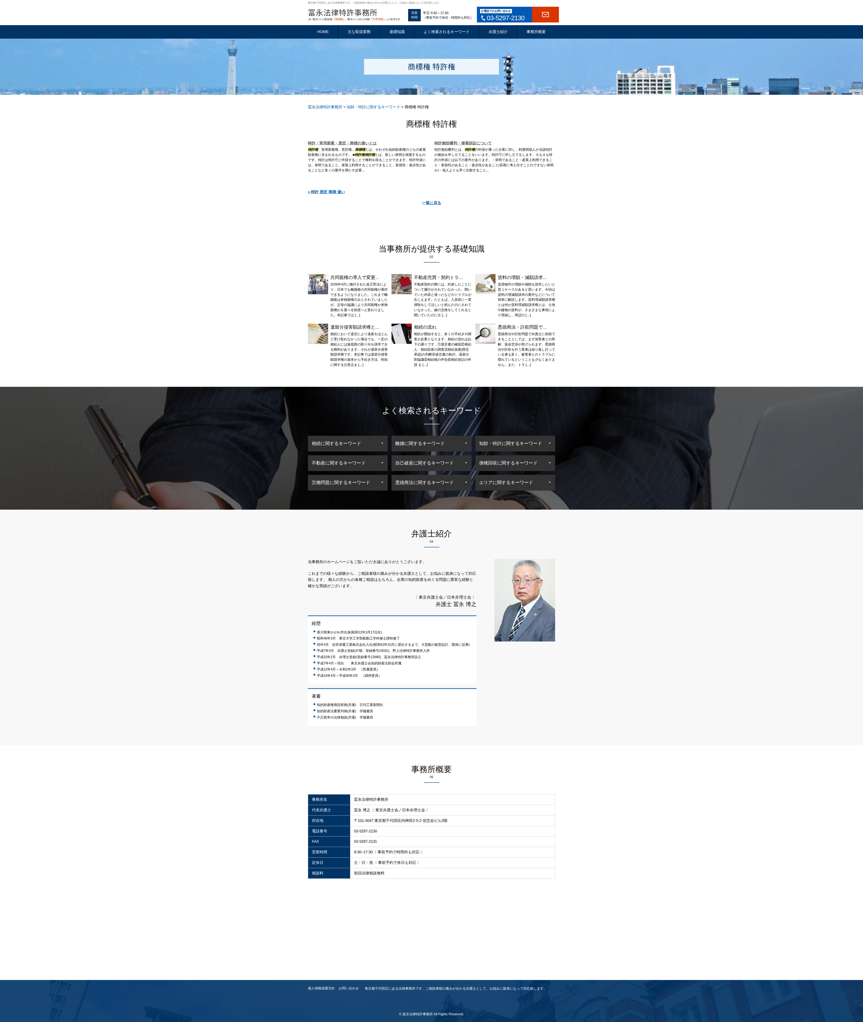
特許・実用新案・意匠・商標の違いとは (342, 143)
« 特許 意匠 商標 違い (326, 192)
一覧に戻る (431, 203)
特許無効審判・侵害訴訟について (463, 143)
